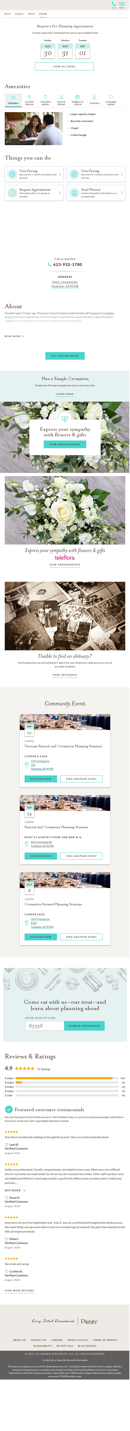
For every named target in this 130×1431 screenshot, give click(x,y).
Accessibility (42, 1346)
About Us (19, 1340)
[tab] (13, 100)
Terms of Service (105, 1340)
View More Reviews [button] (19, 1290)
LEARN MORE (65, 394)
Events (43, 13)
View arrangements (65, 564)
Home (7, 13)
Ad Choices (88, 1346)
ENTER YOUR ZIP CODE (40, 1018)
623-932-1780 (67, 264)
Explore (19, 13)
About (31, 13)
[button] (120, 5)
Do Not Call (65, 1346)
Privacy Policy (77, 1340)
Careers (57, 1340)
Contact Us (39, 1340)
